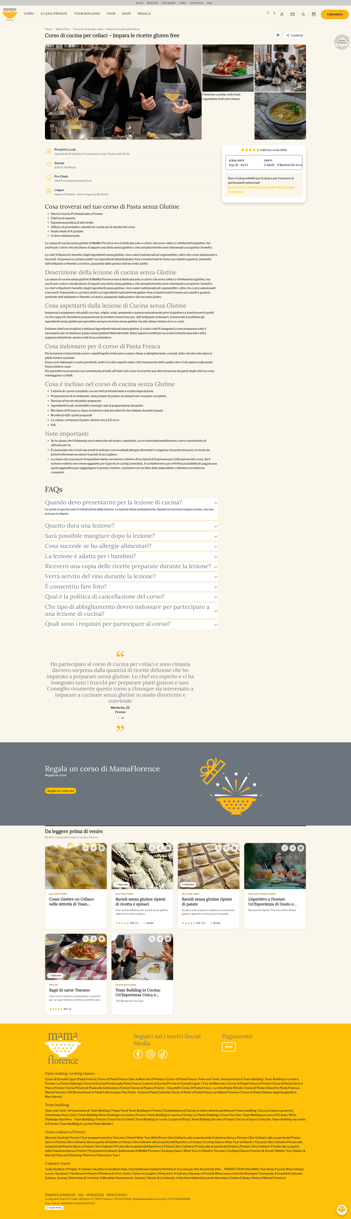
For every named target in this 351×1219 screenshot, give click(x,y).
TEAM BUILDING (87, 13)
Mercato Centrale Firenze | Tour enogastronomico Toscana (84, 1137)
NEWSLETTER (95, 1194)
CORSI (29, 13)
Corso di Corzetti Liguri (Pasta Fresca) (70, 1079)
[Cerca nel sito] (303, 14)
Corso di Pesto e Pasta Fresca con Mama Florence (205, 1092)
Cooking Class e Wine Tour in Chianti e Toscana (234, 1142)
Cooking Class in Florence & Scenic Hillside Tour (259, 1151)
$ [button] (274, 13)
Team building (57, 1104)
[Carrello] (313, 14)
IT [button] (268, 13)
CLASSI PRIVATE (54, 13)
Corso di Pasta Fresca (112, 1079)
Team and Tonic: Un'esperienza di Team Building (230, 1079)
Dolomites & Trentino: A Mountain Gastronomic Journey (107, 1178)
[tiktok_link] (162, 1054)
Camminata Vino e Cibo (61, 1115)
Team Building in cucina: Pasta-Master (86, 1123)
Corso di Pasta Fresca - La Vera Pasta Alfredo (212, 1088)
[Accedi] (281, 14)
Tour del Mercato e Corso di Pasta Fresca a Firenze (236, 1083)
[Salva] (85, 848)
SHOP (126, 13)
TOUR (111, 13)
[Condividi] (93, 848)
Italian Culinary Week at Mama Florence (258, 1178)
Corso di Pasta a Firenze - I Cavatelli (156, 1088)
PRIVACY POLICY (116, 1194)
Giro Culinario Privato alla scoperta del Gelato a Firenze (213, 1146)
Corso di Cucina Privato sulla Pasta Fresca (112, 1083)
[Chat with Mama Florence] (341, 1209)
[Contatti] (292, 14)
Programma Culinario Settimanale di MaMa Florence (124, 1151)
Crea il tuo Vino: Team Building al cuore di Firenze (254, 1115)
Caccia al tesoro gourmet (275, 1110)
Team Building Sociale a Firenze (212, 1119)
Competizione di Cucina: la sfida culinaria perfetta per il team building (209, 1110)
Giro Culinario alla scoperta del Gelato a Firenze (99, 1142)
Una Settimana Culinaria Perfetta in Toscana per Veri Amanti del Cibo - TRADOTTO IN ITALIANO (193, 1169)
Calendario (335, 14)
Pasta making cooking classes (70, 1073)
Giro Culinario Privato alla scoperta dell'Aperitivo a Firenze (134, 1146)
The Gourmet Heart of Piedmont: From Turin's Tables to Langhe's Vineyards (121, 1173)
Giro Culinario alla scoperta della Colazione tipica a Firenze (207, 1137)
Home (48, 29)
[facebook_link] (138, 1054)
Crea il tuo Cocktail (120, 1119)
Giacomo (123, 884)
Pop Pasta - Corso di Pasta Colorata (146, 1092)
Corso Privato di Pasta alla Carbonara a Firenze (98, 1088)
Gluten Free (63, 29)
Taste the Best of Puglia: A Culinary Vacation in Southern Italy (86, 1169)
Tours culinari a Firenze (65, 1132)
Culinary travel (57, 1163)
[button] (118, 718)
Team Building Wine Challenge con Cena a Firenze (112, 1115)
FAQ (81, 1194)
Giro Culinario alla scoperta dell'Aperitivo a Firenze (167, 1142)
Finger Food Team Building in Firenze (136, 1110)
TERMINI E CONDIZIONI (60, 1194)
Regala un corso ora (60, 790)
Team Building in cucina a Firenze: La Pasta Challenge (183, 1115)
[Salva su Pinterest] (101, 848)
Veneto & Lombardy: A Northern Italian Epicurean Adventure (188, 1178)
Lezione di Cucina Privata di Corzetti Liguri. (172, 1083)
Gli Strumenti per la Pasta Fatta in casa (94, 1092)
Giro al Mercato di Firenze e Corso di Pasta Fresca (162, 1079)
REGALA (144, 13)
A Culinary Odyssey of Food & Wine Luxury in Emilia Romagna (215, 1173)
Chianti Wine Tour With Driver (146, 1137)
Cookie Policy (55, 1207)
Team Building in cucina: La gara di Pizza (162, 1119)
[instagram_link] (150, 1054)
